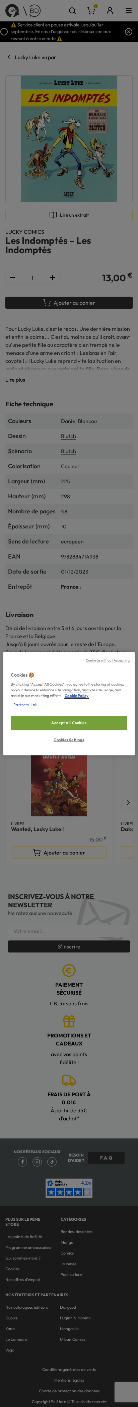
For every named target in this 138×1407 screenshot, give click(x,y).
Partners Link (25, 704)
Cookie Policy (76, 695)
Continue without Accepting (108, 660)
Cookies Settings (69, 739)
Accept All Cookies (68, 723)
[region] (68, 704)
